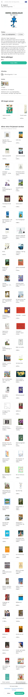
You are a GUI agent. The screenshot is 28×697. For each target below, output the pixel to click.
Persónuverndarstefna (17, 688)
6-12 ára (21, 34)
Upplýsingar (7, 688)
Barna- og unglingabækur (8, 34)
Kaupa (14, 62)
